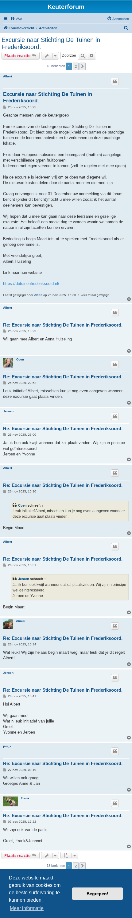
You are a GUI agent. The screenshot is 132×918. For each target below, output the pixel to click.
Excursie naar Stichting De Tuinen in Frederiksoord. (51, 43)
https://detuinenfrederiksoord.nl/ (31, 283)
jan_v (7, 746)
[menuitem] (16, 19)
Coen (20, 359)
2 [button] (76, 66)
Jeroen (8, 411)
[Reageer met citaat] (115, 81)
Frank (25, 798)
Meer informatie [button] (27, 908)
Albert (7, 76)
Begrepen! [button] (97, 893)
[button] (83, 66)
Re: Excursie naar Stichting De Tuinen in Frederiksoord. (62, 324)
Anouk (20, 621)
